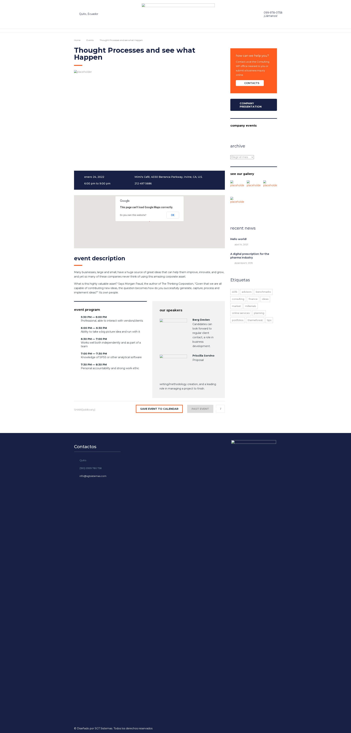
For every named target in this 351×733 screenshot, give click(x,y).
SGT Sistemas (103, 728)
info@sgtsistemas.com (93, 476)
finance (253, 298)
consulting (238, 298)
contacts (251, 83)
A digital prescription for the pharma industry (249, 255)
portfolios (237, 320)
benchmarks (263, 291)
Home (77, 40)
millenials (250, 306)
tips (269, 320)
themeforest (255, 320)
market (236, 306)
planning (259, 313)
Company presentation (251, 105)
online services (241, 313)
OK (172, 215)
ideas (265, 298)
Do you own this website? (133, 215)
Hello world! (238, 239)
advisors (246, 291)
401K (234, 291)
